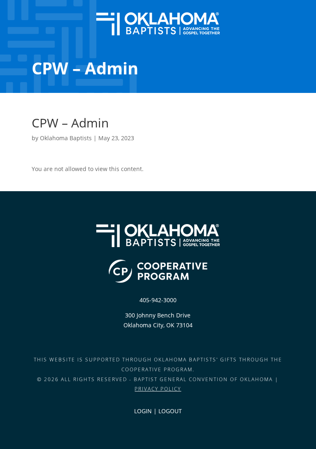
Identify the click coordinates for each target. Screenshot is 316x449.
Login (143, 411)
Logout (170, 411)
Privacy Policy (158, 388)
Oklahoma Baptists (66, 138)
